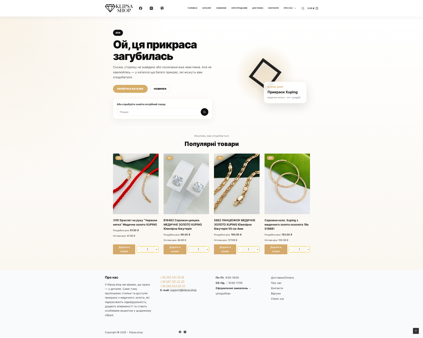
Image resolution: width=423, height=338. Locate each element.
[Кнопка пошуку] (204, 112)
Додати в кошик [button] (124, 249)
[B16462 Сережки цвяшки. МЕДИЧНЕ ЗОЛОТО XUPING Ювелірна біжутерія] (186, 184)
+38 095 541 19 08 (172, 277)
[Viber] (162, 8)
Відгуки (276, 293)
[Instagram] (151, 8)
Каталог (206, 8)
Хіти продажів (239, 8)
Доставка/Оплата (282, 277)
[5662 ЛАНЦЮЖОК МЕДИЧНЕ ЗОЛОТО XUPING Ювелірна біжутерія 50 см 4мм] (237, 184)
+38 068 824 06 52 (172, 285)
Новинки (221, 8)
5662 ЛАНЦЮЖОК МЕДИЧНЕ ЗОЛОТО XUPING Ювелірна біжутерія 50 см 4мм (234, 224)
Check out (277, 298)
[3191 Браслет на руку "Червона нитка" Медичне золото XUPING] (136, 184)
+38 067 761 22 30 (172, 281)
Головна (192, 8)
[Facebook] (140, 8)
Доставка (257, 8)
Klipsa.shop (114, 284)
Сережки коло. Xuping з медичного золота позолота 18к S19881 (287, 224)
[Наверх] (416, 331)
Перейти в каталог (130, 88)
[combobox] (159, 112)
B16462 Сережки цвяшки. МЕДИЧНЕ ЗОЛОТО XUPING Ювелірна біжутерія (183, 224)
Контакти (273, 8)
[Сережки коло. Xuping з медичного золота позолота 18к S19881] (287, 184)
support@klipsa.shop (183, 290)
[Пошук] (303, 8)
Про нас (288, 8)
